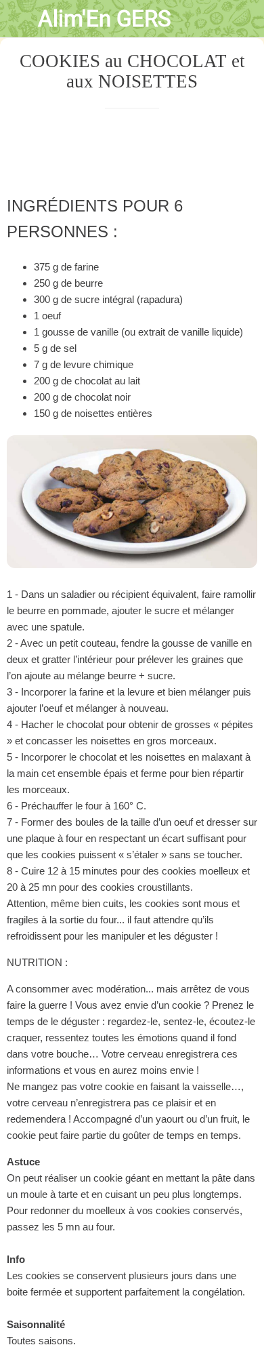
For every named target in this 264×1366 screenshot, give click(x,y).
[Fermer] (19, 19)
